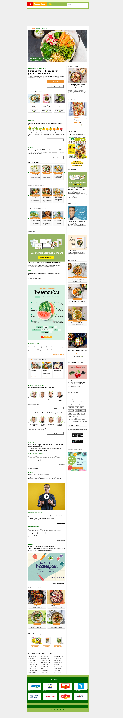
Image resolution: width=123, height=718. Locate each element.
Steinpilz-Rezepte (32, 672)
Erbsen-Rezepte (44, 670)
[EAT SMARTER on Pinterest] (54, 709)
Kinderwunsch (82, 399)
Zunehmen (37, 530)
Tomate (81, 407)
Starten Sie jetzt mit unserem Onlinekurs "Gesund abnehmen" (45, 262)
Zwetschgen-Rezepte (58, 660)
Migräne (59, 515)
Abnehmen (31, 530)
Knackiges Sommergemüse (37, 626)
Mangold (62, 347)
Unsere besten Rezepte (55, 81)
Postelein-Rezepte (32, 666)
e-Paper (85, 160)
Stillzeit (58, 530)
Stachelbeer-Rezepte (45, 660)
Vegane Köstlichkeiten (77, 323)
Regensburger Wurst (81, 419)
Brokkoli (44, 347)
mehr (55, 140)
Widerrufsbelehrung (73, 705)
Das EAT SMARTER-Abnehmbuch (75, 250)
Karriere (34, 705)
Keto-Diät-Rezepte (58, 174)
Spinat (38, 349)
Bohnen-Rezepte (44, 668)
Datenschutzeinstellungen (63, 705)
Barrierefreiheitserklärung (34, 706)
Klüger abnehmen (58, 7)
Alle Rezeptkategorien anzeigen (80, 421)
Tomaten (44, 349)
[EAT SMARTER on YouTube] (63, 709)
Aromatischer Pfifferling (56, 626)
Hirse (74, 413)
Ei (79, 404)
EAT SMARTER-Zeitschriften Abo (35, 645)
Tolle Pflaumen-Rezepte (56, 605)
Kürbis (70, 416)
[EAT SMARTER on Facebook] (51, 709)
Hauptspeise (71, 410)
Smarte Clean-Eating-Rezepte (77, 301)
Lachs (77, 410)
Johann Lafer (51, 399)
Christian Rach (34, 399)
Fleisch (75, 404)
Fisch (78, 413)
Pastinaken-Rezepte (58, 666)
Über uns (30, 705)
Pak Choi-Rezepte (44, 666)
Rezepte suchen (55, 86)
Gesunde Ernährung (47, 7)
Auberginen (31, 347)
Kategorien (48, 706)
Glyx (38, 460)
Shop (84, 7)
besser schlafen (41, 533)
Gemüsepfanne (72, 419)
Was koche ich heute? (35, 220)
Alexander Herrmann (60, 400)
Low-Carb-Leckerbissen (77, 279)
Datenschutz (54, 705)
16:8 (38, 457)
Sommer (30, 7)
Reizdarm (31, 518)
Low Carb (45, 457)
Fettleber (53, 515)
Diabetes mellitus (46, 515)
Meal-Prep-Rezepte (58, 220)
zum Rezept (34, 376)
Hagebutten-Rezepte (58, 662)
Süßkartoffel (75, 416)
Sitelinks (38, 705)
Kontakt (43, 705)
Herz (76, 401)
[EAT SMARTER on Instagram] (57, 709)
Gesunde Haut (50, 533)
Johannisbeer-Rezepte (58, 656)
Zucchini (49, 349)
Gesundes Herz (76, 396)
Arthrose (31, 515)
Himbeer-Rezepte (44, 656)
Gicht (36, 518)
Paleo (50, 457)
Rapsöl (70, 413)
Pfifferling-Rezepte (32, 668)
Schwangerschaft (32, 533)
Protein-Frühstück (58, 197)
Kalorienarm (71, 407)
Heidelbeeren (56, 347)
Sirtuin (58, 457)
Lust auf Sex (82, 410)
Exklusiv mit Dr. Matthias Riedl (76, 221)
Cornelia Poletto (42, 399)
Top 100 (55, 157)
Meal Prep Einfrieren (73, 399)
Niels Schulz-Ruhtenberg (59, 425)
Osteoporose (50, 518)
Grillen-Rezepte (57, 664)
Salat (82, 396)
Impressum (50, 705)
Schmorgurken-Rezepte (33, 670)
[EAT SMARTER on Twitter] (60, 709)
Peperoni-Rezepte (57, 670)
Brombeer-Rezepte (32, 660)
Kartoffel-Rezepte (44, 664)
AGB (46, 705)
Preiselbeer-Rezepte (32, 664)
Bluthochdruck (37, 515)
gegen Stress (52, 530)
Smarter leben (69, 7)
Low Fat (42, 460)
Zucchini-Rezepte (57, 672)
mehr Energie (45, 530)
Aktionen (78, 7)
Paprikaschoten (32, 349)
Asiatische (81, 401)
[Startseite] (37, 4)
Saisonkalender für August (75, 380)
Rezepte (37, 7)
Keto (54, 457)
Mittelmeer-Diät (32, 460)
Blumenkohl (38, 347)
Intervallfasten (32, 457)
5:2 (41, 457)
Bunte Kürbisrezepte (37, 605)
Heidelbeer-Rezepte (32, 656)
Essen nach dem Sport (34, 535)
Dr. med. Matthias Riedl (33, 425)
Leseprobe (70, 160)
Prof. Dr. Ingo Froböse (42, 425)
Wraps (77, 407)
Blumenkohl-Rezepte (45, 662)
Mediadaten (42, 706)
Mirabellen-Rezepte (45, 658)
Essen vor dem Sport (58, 533)
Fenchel (49, 347)
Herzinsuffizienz (42, 518)
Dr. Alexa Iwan (51, 424)
